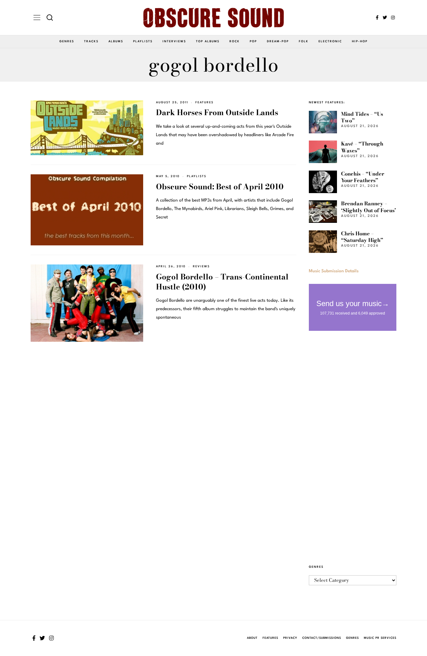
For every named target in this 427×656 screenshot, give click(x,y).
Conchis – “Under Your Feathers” (362, 177)
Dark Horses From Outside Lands (217, 112)
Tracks (91, 41)
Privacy (290, 638)
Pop (253, 41)
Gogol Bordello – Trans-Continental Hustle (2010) (222, 282)
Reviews (201, 266)
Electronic (330, 41)
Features (204, 102)
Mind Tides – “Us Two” (362, 117)
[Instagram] (392, 17)
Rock (234, 41)
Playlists (143, 41)
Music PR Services (380, 638)
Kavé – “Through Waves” (362, 147)
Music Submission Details (334, 271)
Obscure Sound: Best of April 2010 (220, 186)
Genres (66, 41)
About (252, 638)
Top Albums (207, 41)
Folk (304, 41)
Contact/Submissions (321, 638)
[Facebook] (377, 17)
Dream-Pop (278, 41)
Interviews (174, 41)
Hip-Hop (360, 41)
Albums (115, 41)
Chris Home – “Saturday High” (362, 236)
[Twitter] (385, 17)
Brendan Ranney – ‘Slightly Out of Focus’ (368, 206)
